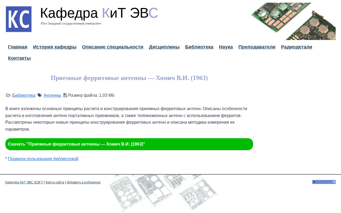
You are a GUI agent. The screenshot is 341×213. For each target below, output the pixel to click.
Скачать (76, 144)
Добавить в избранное (84, 182)
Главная (17, 47)
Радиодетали (296, 47)
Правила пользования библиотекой (43, 158)
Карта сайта (55, 182)
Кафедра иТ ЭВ (99, 13)
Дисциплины (164, 47)
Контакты (19, 58)
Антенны (52, 95)
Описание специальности (112, 47)
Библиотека (199, 47)
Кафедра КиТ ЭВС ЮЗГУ (24, 182)
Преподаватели (256, 47)
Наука (226, 47)
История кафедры (54, 47)
